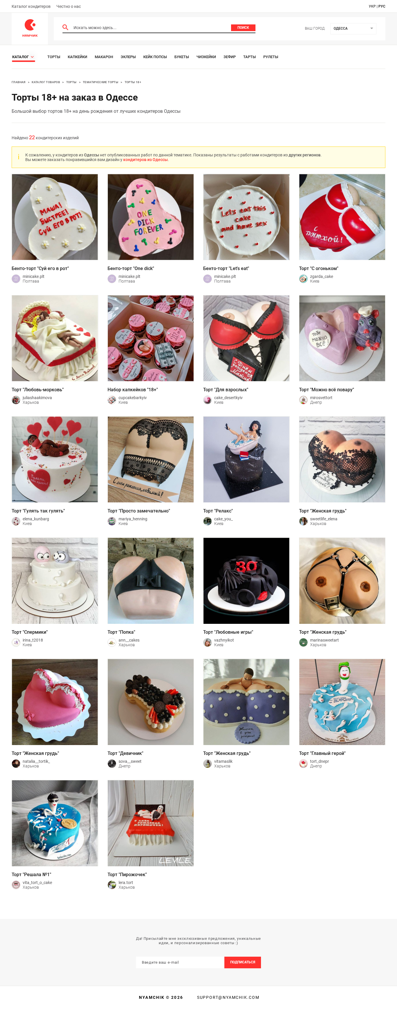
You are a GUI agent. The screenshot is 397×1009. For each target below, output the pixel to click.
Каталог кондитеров (31, 6)
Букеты (181, 57)
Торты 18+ (133, 82)
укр (372, 6)
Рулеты (270, 57)
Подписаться (242, 962)
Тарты (249, 57)
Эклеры (128, 57)
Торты (53, 57)
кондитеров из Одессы (145, 159)
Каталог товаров (46, 82)
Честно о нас (68, 6)
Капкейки (77, 57)
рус (381, 6)
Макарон (104, 57)
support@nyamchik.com (227, 997)
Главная (19, 82)
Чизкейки (206, 57)
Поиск (243, 28)
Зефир (229, 57)
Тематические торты (100, 82)
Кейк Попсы (155, 57)
